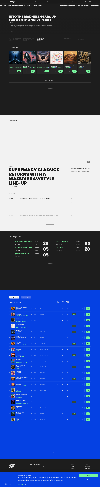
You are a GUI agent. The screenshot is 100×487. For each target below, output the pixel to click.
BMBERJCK (81, 66)
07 (9, 343)
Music (35, 1)
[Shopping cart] (74, 1)
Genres (72, 468)
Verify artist (87, 468)
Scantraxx (42, 314)
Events (48, 1)
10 (9, 361)
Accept (88, 475)
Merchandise (63, 1)
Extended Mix (26, 66)
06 (9, 337)
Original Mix (18, 407)
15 (9, 390)
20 (9, 419)
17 (9, 401)
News (56, 1)
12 (9, 372)
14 (9, 384)
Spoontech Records (44, 407)
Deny (88, 479)
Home (72, 464)
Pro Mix (17, 343)
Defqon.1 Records (44, 349)
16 (9, 396)
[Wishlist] (72, 1)
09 (9, 355)
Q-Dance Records (44, 331)
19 (9, 413)
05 (9, 331)
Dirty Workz (42, 308)
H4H (41, 401)
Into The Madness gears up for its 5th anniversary (32, 18)
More (12, 31)
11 (9, 366)
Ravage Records (43, 390)
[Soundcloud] (40, 467)
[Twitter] (33, 467)
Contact (86, 470)
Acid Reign (42, 325)
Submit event (87, 466)
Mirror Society (43, 360)
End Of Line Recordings (45, 366)
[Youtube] (50, 467)
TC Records (42, 343)
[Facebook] (30, 467)
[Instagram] (43, 467)
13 (9, 378)
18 (9, 407)
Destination (42, 378)
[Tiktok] (36, 467)
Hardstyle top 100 (14, 297)
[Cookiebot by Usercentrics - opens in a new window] (9, 484)
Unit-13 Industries (43, 320)
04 (9, 326)
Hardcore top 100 (26, 297)
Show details (21, 484)
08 (9, 349)
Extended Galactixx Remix (21, 337)
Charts (41, 1)
